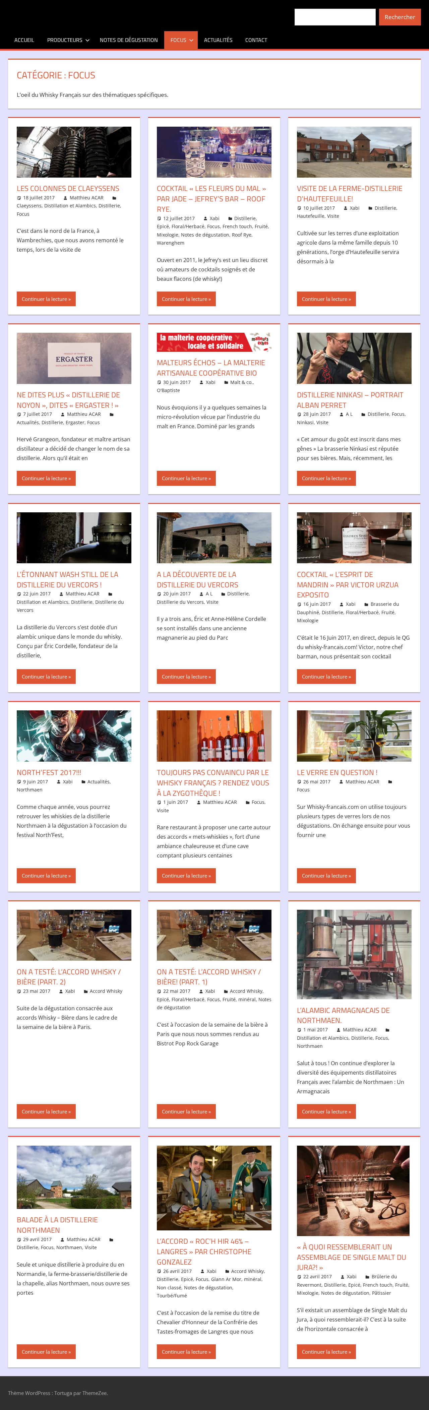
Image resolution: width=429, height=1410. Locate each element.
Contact (256, 40)
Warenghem (170, 243)
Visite (333, 216)
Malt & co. (241, 382)
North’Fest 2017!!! (49, 772)
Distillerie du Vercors (180, 602)
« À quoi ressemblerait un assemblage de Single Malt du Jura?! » (351, 1257)
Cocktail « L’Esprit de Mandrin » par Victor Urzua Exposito (348, 585)
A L (349, 414)
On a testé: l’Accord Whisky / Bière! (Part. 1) (209, 977)
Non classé (169, 1287)
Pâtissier (381, 1293)
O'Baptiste (168, 390)
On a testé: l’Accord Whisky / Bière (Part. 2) (69, 977)
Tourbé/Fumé (172, 1295)
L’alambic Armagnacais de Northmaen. (343, 1015)
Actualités (218, 40)
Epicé (163, 226)
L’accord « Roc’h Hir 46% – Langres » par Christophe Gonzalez (204, 1251)
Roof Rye (241, 235)
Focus (178, 40)
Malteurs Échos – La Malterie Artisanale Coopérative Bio (211, 368)
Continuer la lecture (44, 299)
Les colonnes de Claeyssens (68, 188)
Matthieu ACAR (87, 197)
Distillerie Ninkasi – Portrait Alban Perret (350, 400)
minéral (247, 999)
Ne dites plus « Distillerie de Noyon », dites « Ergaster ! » (68, 400)
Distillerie (109, 205)
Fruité (261, 226)
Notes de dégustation (129, 40)
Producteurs (64, 40)
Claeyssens (29, 205)
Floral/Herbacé (188, 226)
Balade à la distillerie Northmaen (57, 1225)
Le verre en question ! (337, 772)
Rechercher (400, 17)
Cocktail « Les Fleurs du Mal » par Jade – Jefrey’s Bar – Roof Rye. (211, 199)
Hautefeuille (310, 216)
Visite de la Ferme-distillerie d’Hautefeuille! (350, 193)
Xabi (215, 218)
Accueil (24, 40)
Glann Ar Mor (226, 1279)
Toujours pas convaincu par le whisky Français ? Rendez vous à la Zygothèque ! (213, 783)
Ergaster (75, 422)
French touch (237, 226)
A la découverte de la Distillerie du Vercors (197, 579)
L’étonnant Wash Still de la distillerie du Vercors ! (67, 579)
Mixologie (167, 235)
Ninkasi (305, 422)
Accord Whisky (106, 991)
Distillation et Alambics (70, 205)
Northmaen (30, 789)
